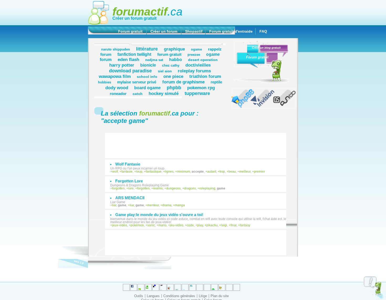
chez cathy (170, 65)
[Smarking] (236, 287)
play (200, 225)
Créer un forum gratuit (134, 18)
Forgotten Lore (129, 181)
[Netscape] (192, 287)
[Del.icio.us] (155, 287)
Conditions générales (179, 296)
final (234, 225)
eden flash (128, 59)
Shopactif (193, 31)
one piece (173, 76)
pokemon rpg (201, 87)
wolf (115, 171)
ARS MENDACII (129, 198)
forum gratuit (169, 54)
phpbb (174, 87)
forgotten (118, 188)
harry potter (121, 65)
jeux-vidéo (119, 225)
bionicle (148, 65)
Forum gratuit (130, 31)
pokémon (137, 225)
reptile (216, 82)
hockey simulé (164, 93)
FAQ (263, 31)
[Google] (163, 287)
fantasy (245, 225)
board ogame (147, 87)
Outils (138, 296)
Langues (153, 296)
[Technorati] (199, 287)
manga (180, 205)
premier (259, 171)
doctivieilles (198, 65)
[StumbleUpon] (207, 287)
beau (232, 171)
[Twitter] (126, 287)
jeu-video (176, 225)
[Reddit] (148, 287)
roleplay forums (194, 70)
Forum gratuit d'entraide (231, 31)
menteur (153, 205)
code (190, 225)
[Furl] (221, 287)
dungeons (173, 188)
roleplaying (207, 188)
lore (131, 188)
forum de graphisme (183, 81)
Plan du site (220, 296)
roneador (118, 93)
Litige (203, 296)
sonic (151, 225)
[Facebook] (177, 287)
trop (222, 171)
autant (211, 171)
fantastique (153, 171)
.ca (147, 11)
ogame (196, 49)
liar (114, 205)
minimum (183, 171)
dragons (190, 188)
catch (138, 94)
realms (158, 188)
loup (139, 171)
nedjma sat (154, 60)
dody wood (116, 87)
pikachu (212, 225)
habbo (175, 59)
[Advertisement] (198, 143)
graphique (174, 49)
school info (147, 76)
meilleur (245, 171)
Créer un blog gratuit (266, 47)
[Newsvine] (214, 287)
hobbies (104, 82)
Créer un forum (163, 31)
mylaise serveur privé (136, 82)
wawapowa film (115, 76)
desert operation (203, 60)
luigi (224, 225)
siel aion (165, 71)
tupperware (197, 93)
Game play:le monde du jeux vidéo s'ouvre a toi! (159, 214)
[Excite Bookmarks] (133, 287)
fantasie (127, 171)
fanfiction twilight (134, 54)
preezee (193, 55)
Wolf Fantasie (127, 164)
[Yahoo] (229, 287)
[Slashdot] (185, 287)
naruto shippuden (115, 49)
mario (162, 225)
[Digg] (141, 287)
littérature (147, 49)
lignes (169, 171)
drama (166, 205)
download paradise (130, 70)
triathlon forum (205, 76)
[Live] (170, 287)
